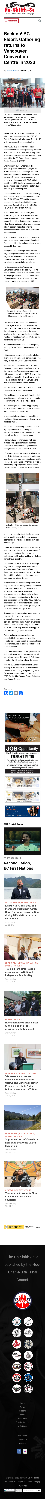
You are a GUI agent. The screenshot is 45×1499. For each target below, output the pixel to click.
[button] (22, 93)
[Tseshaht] (28, 1378)
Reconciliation (17, 863)
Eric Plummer (10, 922)
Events (22, 1415)
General (9, 1190)
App (25, 1485)
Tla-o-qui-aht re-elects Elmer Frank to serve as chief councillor (21, 1196)
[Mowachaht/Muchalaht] (28, 1356)
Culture (34, 963)
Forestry (24, 963)
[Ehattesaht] (16, 1334)
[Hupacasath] (16, 1345)
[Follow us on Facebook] (19, 1452)
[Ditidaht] (28, 1322)
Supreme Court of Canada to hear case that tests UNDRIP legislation (21, 1142)
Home (22, 1403)
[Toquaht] (16, 1378)
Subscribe (22, 1436)
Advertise (22, 1439)
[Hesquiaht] (28, 1334)
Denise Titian (12, 70)
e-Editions (22, 1426)
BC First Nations (18, 868)
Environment (11, 963)
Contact (22, 1443)
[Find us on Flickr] (25, 1452)
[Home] (19, 8)
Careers (22, 1411)
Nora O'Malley (10, 979)
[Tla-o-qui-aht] (28, 1367)
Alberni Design (32, 1482)
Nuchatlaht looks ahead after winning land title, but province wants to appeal (21, 1025)
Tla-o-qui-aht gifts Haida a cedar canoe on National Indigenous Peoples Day (20, 972)
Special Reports (22, 1422)
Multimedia (22, 1418)
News (22, 1407)
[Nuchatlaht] (16, 1367)
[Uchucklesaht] (16, 1390)
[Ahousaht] (16, 1322)
